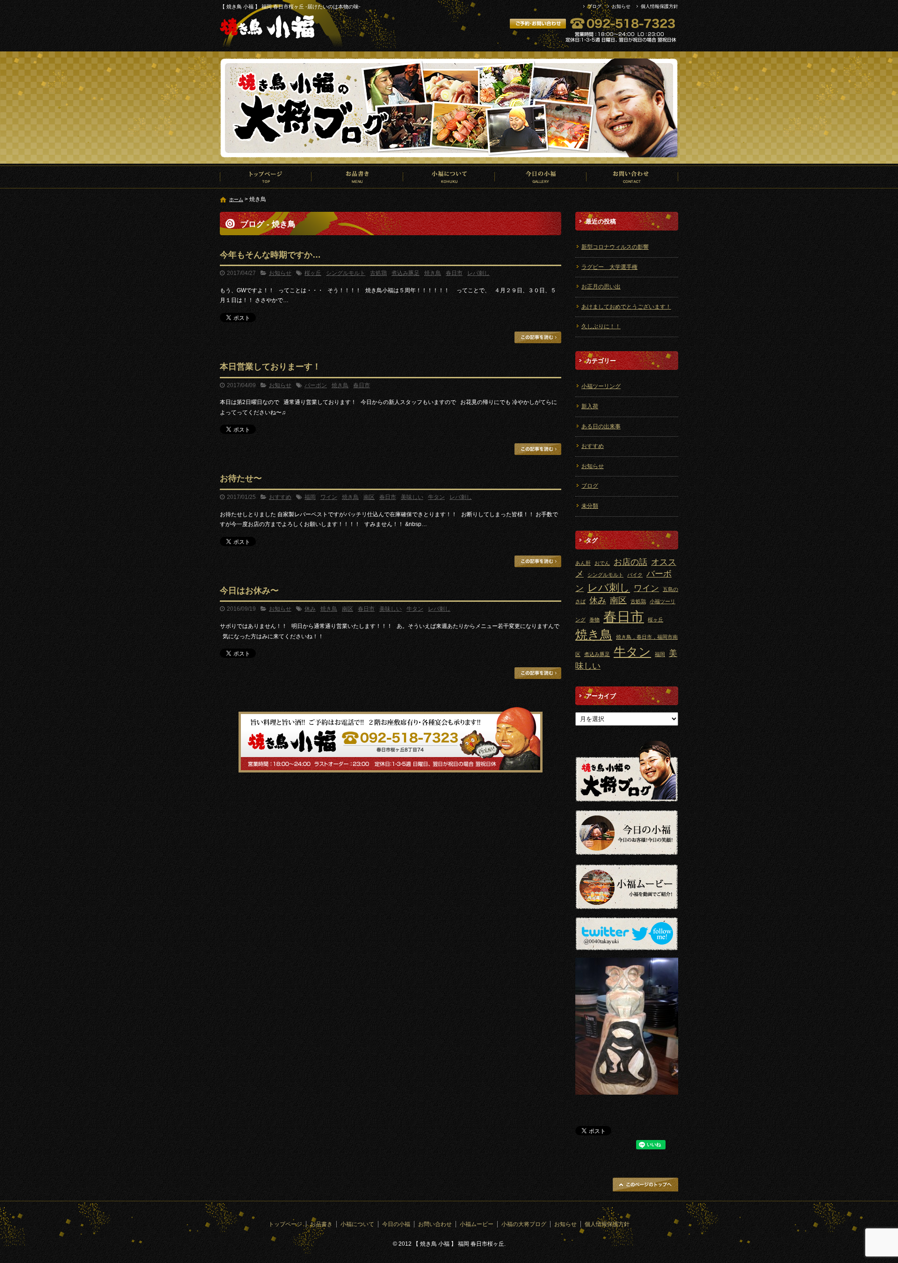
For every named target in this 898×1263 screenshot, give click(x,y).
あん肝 (583, 563)
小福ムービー (476, 1224)
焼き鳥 (432, 273)
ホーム (236, 199)
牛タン (436, 497)
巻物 (594, 619)
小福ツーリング (601, 386)
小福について (449, 177)
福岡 (310, 497)
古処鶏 (378, 273)
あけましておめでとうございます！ (626, 306)
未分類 (589, 506)
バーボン (315, 385)
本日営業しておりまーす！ (270, 366)
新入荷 (589, 406)
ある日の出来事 (601, 426)
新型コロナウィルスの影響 (615, 247)
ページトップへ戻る (645, 1184)
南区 (369, 497)
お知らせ (621, 6)
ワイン (328, 497)
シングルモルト (345, 273)
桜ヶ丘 (312, 273)
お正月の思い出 (601, 286)
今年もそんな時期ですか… (270, 255)
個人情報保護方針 (659, 6)
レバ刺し (478, 273)
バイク (635, 574)
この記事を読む (537, 337)
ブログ (594, 6)
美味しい (412, 497)
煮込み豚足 (405, 273)
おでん (602, 563)
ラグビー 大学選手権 (609, 267)
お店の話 (630, 562)
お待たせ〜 (241, 478)
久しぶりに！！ (601, 326)
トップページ (265, 177)
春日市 (454, 273)
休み (310, 609)
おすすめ (280, 497)
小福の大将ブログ (523, 1224)
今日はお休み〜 (249, 590)
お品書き (357, 177)
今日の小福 (541, 177)
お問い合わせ (632, 177)
